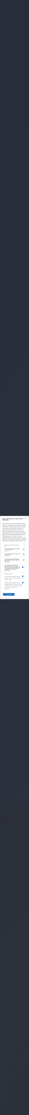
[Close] (26, 518)
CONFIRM (9, 594)
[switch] (23, 549)
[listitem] (14, 546)
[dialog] (14, 557)
